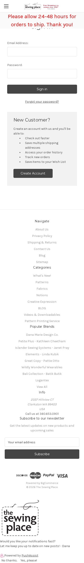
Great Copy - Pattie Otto (42, 361)
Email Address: (17, 43)
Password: (14, 65)
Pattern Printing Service (42, 321)
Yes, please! (29, 560)
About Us (42, 229)
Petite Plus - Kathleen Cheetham (42, 341)
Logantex (42, 380)
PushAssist (30, 555)
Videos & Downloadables (42, 315)
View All (42, 387)
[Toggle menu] (6, 6)
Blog (42, 255)
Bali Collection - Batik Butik (42, 374)
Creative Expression (42, 302)
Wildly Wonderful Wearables (42, 367)
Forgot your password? (42, 102)
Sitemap (42, 262)
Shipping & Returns (42, 242)
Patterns (42, 282)
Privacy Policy (42, 236)
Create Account (33, 173)
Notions (42, 295)
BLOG (42, 308)
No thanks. (9, 560)
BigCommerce (49, 483)
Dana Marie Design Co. (42, 335)
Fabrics (42, 289)
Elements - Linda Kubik (42, 354)
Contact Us (42, 249)
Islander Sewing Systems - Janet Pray (42, 348)
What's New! (42, 276)
